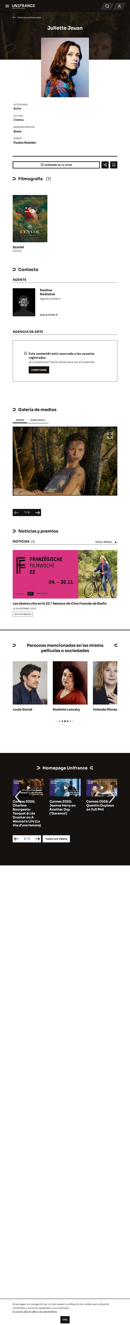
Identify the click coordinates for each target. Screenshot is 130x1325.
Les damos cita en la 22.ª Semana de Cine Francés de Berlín (60, 604)
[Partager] (105, 164)
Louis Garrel (22, 710)
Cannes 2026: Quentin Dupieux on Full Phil (100, 805)
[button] (110, 436)
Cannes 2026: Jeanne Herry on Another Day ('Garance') (62, 807)
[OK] (65, 1319)
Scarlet (18, 247)
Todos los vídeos (56, 838)
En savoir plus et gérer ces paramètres (35, 1311)
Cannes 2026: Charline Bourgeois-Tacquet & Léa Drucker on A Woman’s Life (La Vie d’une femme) (27, 813)
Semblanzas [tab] (37, 420)
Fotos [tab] (20, 420)
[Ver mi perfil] (119, 6)
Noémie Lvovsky (66, 710)
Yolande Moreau (106, 710)
